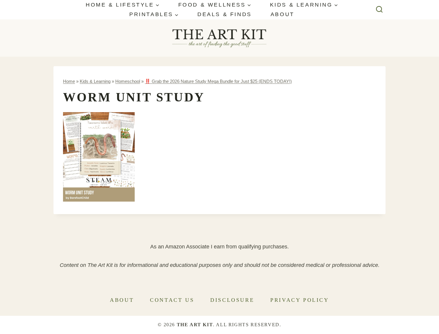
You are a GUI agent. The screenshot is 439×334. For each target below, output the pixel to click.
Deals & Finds (224, 14)
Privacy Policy (299, 300)
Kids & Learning (95, 81)
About (282, 14)
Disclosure (232, 300)
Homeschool (127, 81)
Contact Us (172, 300)
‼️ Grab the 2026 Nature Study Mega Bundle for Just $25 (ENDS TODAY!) (218, 81)
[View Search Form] (379, 10)
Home (69, 81)
